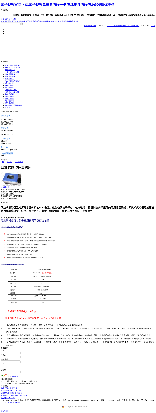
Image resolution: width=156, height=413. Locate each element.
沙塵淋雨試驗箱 (11, 90)
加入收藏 (12, 19)
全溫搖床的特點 (86, 26)
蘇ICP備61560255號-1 (13, 402)
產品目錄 (9, 162)
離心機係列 (9, 101)
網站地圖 (4, 411)
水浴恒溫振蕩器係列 (12, 65)
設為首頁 (4, 19)
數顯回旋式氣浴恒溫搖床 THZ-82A (14, 395)
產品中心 (36, 21)
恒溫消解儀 (9, 99)
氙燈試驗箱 (9, 79)
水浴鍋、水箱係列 (12, 92)
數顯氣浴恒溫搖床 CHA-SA (11, 390)
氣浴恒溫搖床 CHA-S (9, 388)
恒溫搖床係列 (10, 70)
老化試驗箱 (9, 87)
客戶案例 (43, 21)
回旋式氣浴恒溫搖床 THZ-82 (11, 393)
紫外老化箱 (9, 83)
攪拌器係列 (9, 103)
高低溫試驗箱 (10, 74)
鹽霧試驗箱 (9, 85)
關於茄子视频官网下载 (16, 21)
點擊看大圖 (5, 187)
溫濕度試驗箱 (10, 76)
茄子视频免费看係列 (12, 67)
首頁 (3, 162)
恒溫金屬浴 (9, 96)
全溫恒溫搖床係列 (12, 72)
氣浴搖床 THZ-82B (8, 398)
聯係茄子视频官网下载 (70, 21)
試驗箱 (7, 107)
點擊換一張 (14, 376)
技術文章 (50, 21)
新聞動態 (28, 21)
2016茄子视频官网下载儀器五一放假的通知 (120, 26)
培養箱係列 (9, 94)
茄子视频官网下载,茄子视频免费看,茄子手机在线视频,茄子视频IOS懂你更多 (58, 4)
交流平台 (57, 21)
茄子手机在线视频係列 (13, 105)
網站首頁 (4, 21)
